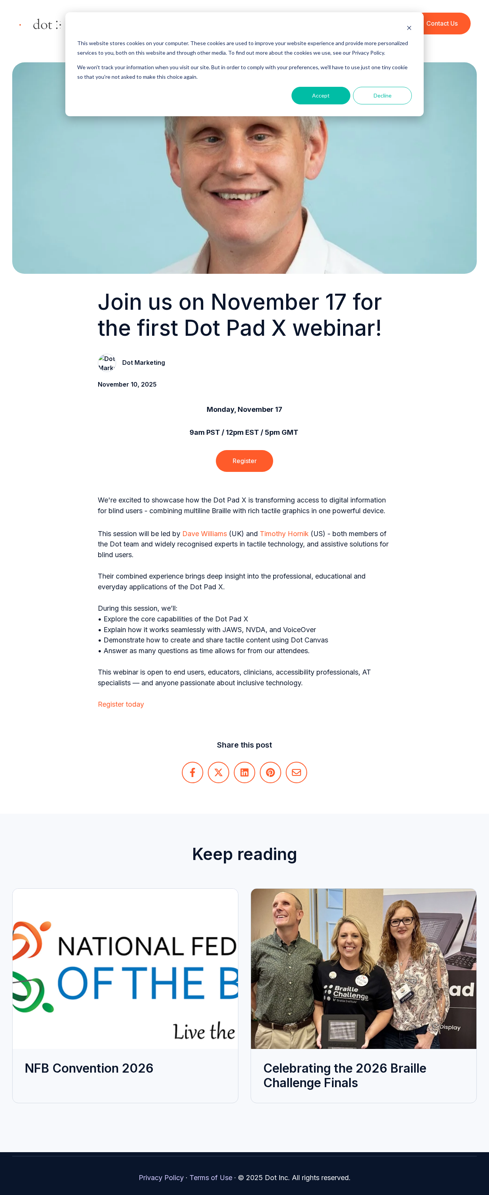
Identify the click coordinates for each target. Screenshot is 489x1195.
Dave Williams (204, 534)
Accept (321, 95)
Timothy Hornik (284, 534)
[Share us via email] (296, 772)
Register (245, 461)
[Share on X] (218, 772)
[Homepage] (40, 23)
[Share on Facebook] (192, 772)
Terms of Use (210, 1178)
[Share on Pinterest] (270, 772)
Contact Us (442, 23)
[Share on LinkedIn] (244, 772)
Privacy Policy (161, 1178)
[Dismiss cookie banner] (409, 29)
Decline (383, 95)
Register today (121, 704)
